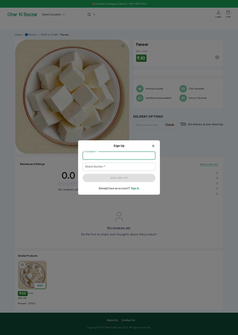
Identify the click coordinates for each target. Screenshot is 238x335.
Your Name (91, 152)
